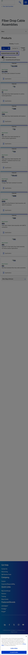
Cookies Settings (14, 648)
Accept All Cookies (14, 652)
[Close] (26, 636)
